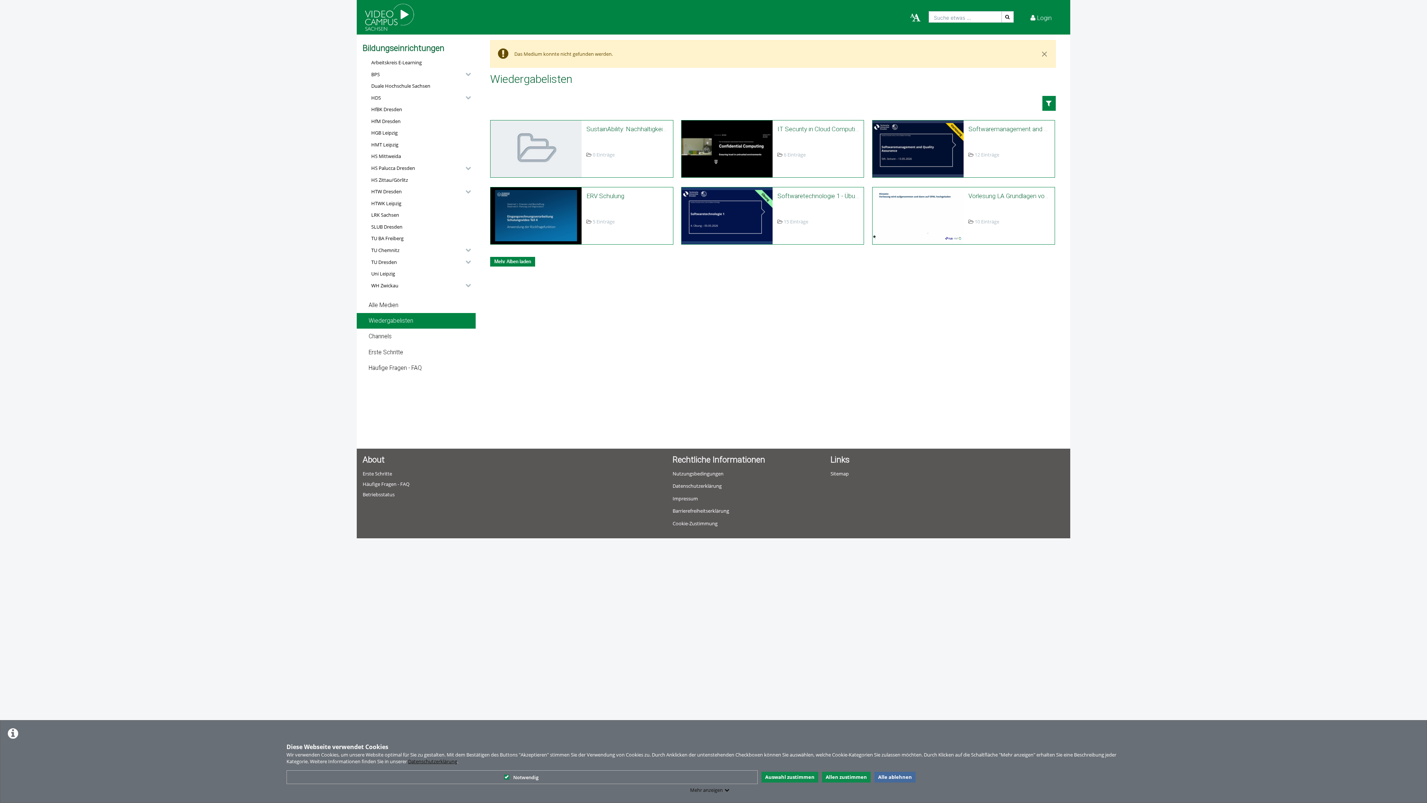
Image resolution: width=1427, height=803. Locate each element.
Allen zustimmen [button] (846, 777)
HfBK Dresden (386, 109)
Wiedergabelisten (391, 320)
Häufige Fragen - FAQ (395, 368)
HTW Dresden (386, 191)
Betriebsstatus (379, 494)
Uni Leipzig (383, 273)
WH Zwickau (384, 285)
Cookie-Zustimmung (695, 523)
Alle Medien (383, 305)
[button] (419, 74)
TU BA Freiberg (387, 238)
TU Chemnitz (385, 250)
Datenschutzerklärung (432, 761)
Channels (380, 336)
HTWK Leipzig (386, 203)
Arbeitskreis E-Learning (396, 62)
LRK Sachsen (385, 215)
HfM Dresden (386, 121)
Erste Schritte (386, 352)
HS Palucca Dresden (393, 168)
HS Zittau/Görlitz (389, 180)
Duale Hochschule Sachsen (400, 86)
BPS (375, 74)
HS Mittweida (386, 156)
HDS (376, 97)
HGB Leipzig (384, 132)
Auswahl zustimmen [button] (790, 777)
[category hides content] (466, 74)
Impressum (685, 498)
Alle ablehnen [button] (895, 777)
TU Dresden (384, 262)
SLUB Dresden (386, 226)
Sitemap (840, 473)
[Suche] (1008, 17)
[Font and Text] (915, 18)
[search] (965, 17)
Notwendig (525, 777)
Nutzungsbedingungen (698, 473)
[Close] (1044, 54)
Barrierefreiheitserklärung (701, 510)
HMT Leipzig (384, 144)
